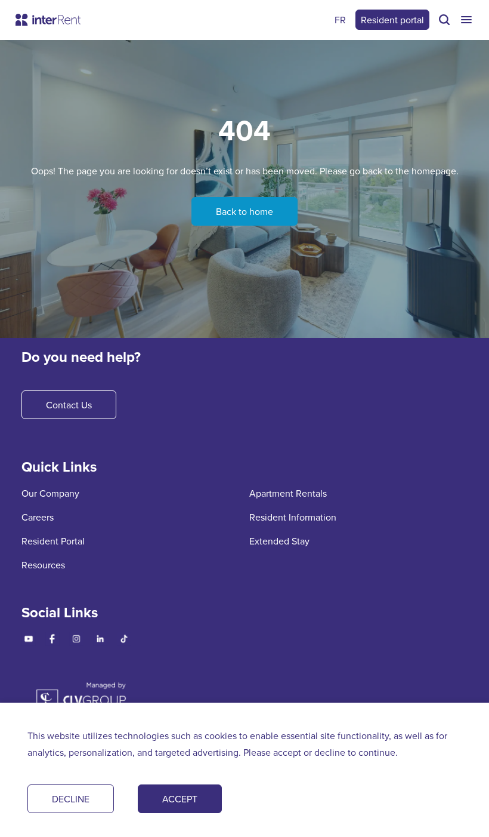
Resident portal (392, 19)
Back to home (244, 211)
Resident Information (292, 517)
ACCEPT (179, 798)
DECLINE (70, 798)
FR (340, 19)
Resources (43, 564)
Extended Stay (279, 540)
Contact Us (69, 404)
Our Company (50, 493)
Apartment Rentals (288, 493)
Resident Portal (53, 540)
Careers (37, 517)
